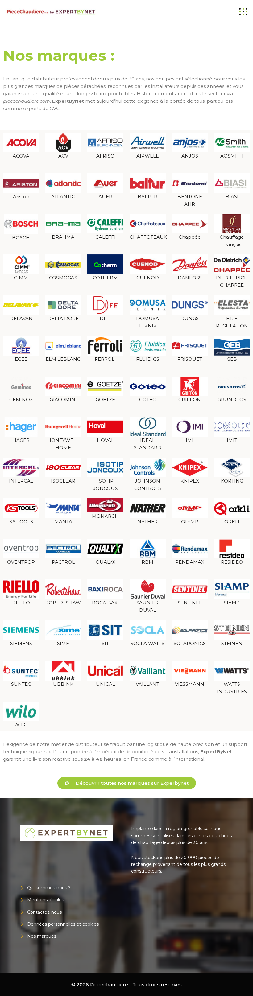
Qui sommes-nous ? (49, 888)
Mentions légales (45, 900)
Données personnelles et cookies (63, 924)
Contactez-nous (44, 912)
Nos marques (41, 936)
